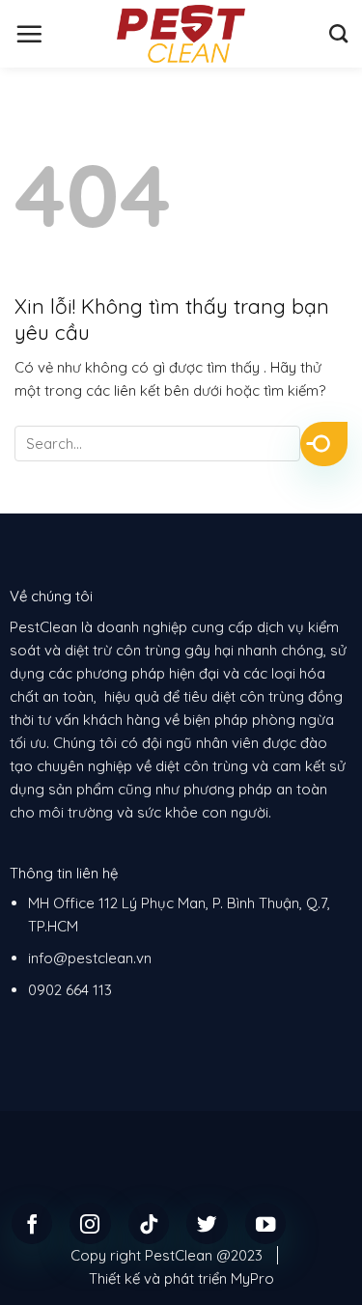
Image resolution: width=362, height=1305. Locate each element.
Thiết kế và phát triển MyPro (181, 1278)
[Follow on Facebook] (32, 1223)
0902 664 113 (70, 990)
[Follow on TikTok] (149, 1223)
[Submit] (324, 444)
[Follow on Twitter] (207, 1223)
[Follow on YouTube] (266, 1223)
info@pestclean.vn (90, 958)
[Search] (338, 33)
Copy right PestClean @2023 (166, 1255)
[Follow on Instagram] (90, 1223)
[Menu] (28, 34)
